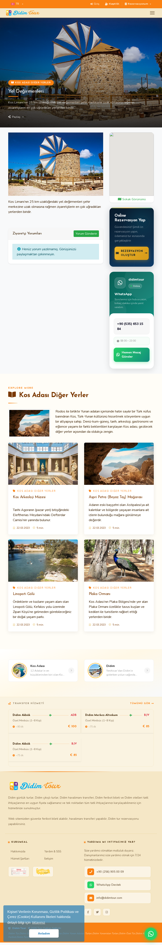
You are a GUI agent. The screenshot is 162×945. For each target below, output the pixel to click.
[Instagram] (106, 912)
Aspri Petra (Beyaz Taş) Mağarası (115, 497)
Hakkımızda (18, 851)
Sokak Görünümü (134, 199)
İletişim (48, 859)
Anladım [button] (44, 933)
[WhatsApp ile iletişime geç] (151, 934)
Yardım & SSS (52, 851)
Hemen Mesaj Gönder (131, 354)
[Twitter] (97, 912)
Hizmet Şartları (20, 859)
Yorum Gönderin (86, 234)
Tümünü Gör (140, 703)
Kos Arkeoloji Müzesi (29, 497)
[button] (17, 4)
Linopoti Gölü (23, 594)
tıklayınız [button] (38, 922)
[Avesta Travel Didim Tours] (43, 871)
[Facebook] (88, 912)
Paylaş (16, 117)
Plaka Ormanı (99, 594)
